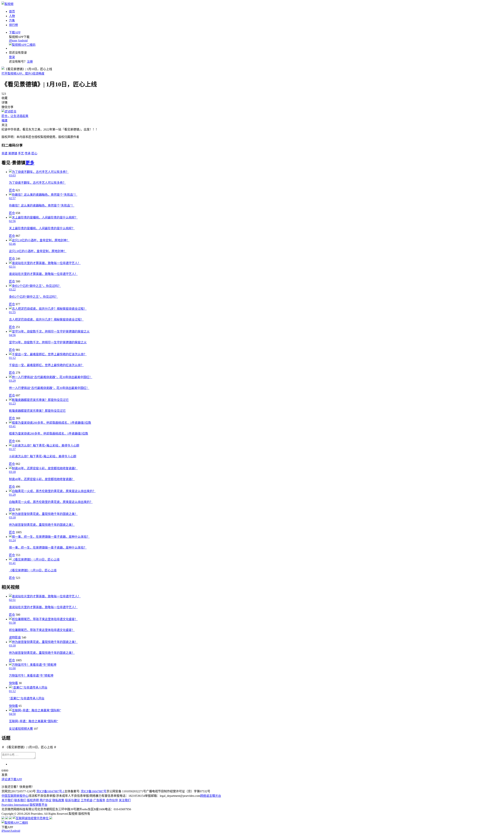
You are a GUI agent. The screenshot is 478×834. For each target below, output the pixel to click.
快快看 (13, 683)
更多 (29, 162)
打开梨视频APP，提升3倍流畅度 (22, 73)
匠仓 (12, 190)
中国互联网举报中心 (14, 795)
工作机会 (87, 800)
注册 (30, 61)
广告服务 (99, 800)
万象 (12, 20)
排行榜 (13, 25)
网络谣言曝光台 (210, 795)
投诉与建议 (72, 800)
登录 (12, 57)
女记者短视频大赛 (21, 728)
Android (23, 40)
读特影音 (15, 637)
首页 (12, 11)
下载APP (15, 32)
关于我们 (7, 800)
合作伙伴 (112, 800)
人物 (12, 16)
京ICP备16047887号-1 (50, 791)
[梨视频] (7, 4)
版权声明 (33, 800)
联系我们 (20, 800)
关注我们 (125, 800)
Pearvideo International (15, 804)
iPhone (13, 40)
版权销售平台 (38, 804)
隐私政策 (58, 800)
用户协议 (46, 800)
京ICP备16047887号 (93, 791)
